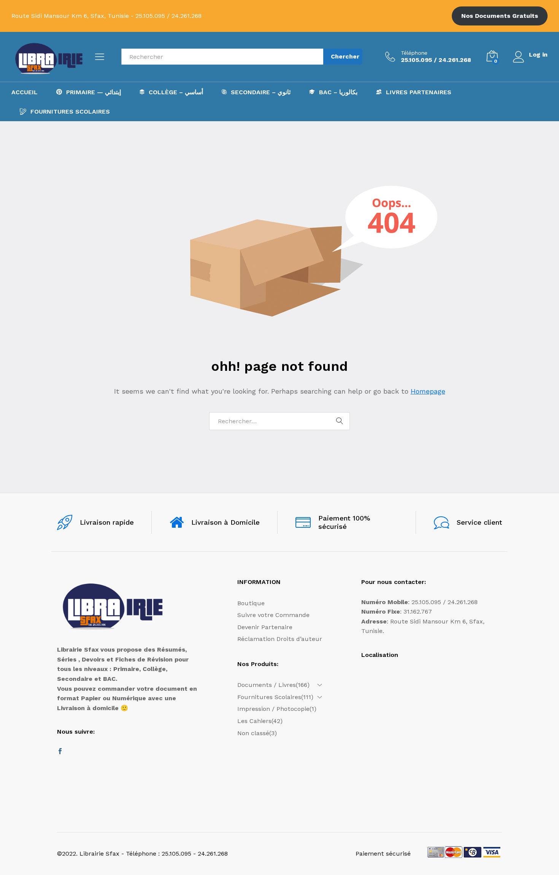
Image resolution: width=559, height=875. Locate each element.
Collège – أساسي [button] (176, 92)
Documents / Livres (266, 684)
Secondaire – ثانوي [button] (261, 92)
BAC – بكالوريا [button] (338, 92)
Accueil (24, 92)
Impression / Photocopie (273, 708)
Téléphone (414, 53)
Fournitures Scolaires (70, 111)
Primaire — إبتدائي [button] (93, 92)
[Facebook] (60, 752)
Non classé (253, 733)
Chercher (345, 56)
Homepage (428, 391)
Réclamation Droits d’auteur (279, 638)
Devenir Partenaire (264, 627)
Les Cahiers (254, 721)
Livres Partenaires (418, 92)
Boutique (251, 603)
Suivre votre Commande (273, 615)
